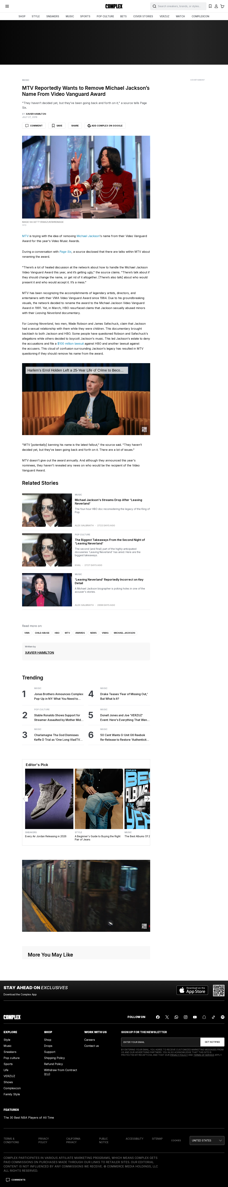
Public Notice (103, 1140)
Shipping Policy (54, 1058)
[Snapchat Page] (204, 1017)
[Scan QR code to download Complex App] (218, 990)
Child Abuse (42, 633)
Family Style (12, 1094)
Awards (80, 633)
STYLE (36, 16)
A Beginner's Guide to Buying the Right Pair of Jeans (97, 838)
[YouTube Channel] (195, 1017)
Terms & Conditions (11, 1140)
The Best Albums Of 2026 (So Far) (145, 836)
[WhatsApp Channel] (176, 1017)
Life (6, 1070)
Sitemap (157, 1138)
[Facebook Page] (158, 1017)
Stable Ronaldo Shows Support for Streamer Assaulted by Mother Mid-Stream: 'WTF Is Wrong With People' (58, 717)
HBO (57, 633)
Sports (8, 1064)
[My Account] (216, 6)
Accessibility (134, 1138)
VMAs (105, 633)
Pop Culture (82, 534)
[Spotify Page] (222, 1017)
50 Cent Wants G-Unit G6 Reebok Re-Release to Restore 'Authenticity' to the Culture (124, 737)
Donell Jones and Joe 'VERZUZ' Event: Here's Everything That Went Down (124, 717)
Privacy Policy (179, 1055)
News (93, 633)
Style (78, 832)
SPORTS (85, 16)
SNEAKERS (52, 16)
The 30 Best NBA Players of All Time (29, 1117)
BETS (123, 16)
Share (75, 125)
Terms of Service (203, 1055)
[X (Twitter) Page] (167, 1017)
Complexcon (12, 1088)
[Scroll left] (25, 799)
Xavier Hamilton (39, 652)
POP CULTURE (105, 16)
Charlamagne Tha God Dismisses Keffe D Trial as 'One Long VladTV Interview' (57, 737)
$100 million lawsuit (70, 343)
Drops (48, 1046)
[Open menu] (7, 6)
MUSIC (70, 16)
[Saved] (210, 6)
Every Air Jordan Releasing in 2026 (45, 836)
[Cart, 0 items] (222, 6)
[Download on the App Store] (192, 991)
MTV (25, 236)
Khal (78, 565)
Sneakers (31, 832)
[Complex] (114, 6)
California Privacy (73, 1140)
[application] (86, 399)
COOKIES (176, 1140)
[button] (207, 1140)
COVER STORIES (143, 16)
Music (25, 80)
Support (49, 1052)
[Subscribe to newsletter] (212, 1042)
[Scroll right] (147, 799)
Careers (89, 1039)
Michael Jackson (88, 236)
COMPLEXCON (200, 16)
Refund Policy (53, 1064)
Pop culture (12, 1058)
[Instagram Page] (185, 1017)
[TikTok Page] (213, 1017)
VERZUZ (164, 16)
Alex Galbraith (84, 525)
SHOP (22, 16)
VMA (27, 633)
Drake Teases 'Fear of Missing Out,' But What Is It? (124, 696)
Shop (47, 1039)
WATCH (180, 16)
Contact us (91, 1046)
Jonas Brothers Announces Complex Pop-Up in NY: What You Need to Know (58, 696)
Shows (8, 1082)
